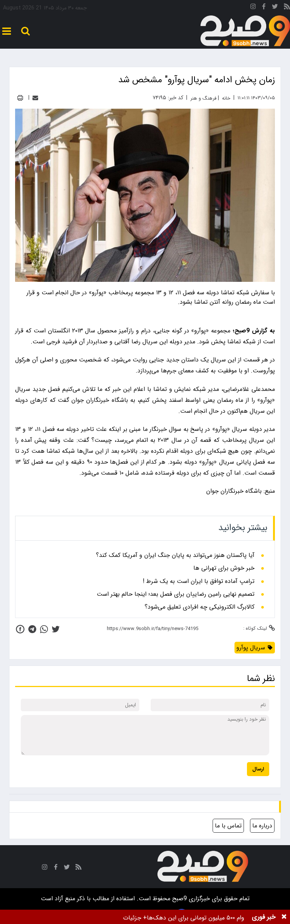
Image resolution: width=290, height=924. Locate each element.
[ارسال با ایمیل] (35, 98)
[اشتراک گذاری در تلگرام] (32, 629)
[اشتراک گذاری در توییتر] (56, 629)
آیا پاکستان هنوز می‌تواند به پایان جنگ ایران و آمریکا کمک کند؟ (175, 555)
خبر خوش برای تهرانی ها (224, 568)
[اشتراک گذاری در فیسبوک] (20, 629)
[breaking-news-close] (283, 916)
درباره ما (262, 825)
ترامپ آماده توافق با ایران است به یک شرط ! (199, 581)
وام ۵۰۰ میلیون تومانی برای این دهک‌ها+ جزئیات (183, 917)
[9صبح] (245, 31)
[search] (25, 31)
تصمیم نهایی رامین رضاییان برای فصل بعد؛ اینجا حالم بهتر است (176, 594)
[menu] (6, 31)
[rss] (287, 7)
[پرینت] (20, 98)
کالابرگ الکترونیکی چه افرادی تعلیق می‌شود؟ (200, 607)
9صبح (178, 898)
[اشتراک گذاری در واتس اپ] (44, 629)
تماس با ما (228, 825)
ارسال (258, 769)
